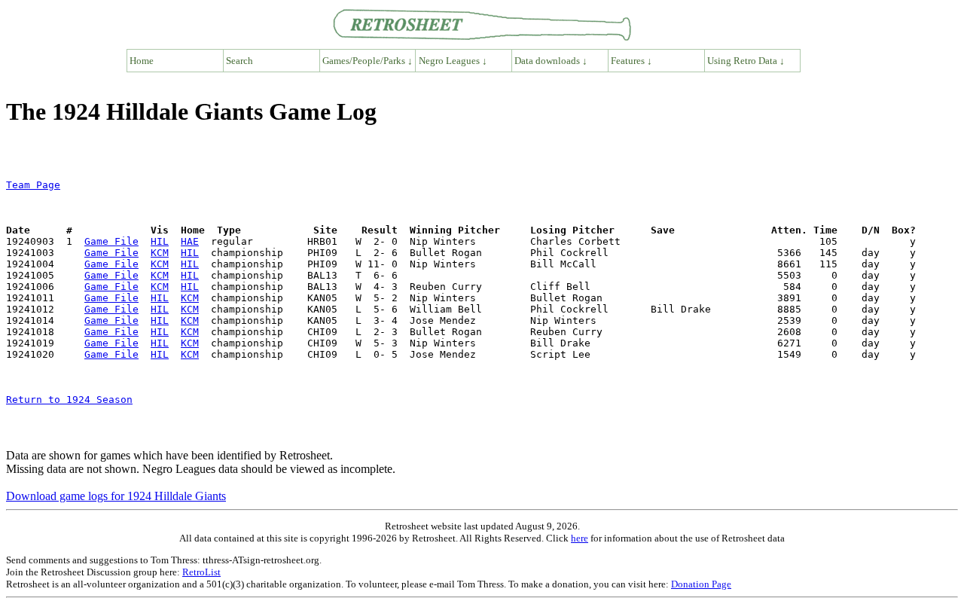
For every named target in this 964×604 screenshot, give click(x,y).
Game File (111, 241)
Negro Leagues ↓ (453, 60)
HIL (160, 241)
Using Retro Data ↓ (746, 60)
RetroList (201, 572)
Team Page (33, 185)
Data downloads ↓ (550, 60)
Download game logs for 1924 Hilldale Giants (116, 496)
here (579, 538)
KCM (160, 252)
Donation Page (701, 584)
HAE (190, 241)
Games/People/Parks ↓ (367, 60)
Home (142, 60)
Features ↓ (631, 60)
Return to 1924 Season (69, 399)
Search (239, 60)
